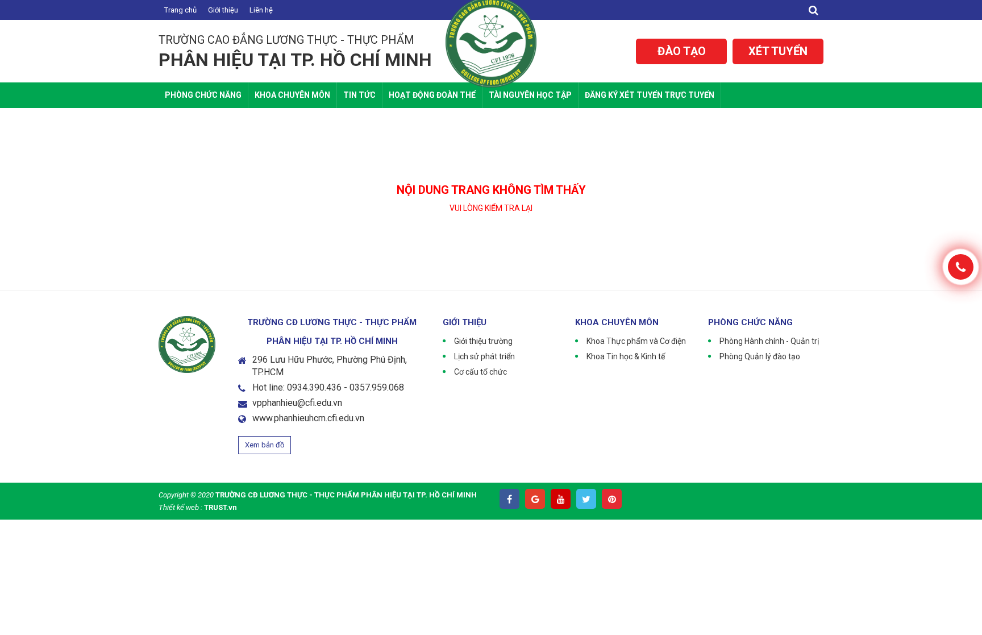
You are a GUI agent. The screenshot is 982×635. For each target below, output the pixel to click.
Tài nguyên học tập (530, 94)
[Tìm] (813, 10)
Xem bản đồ (264, 445)
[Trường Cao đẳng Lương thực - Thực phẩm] (491, 40)
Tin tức (359, 94)
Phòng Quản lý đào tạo (759, 356)
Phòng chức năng (203, 94)
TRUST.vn (220, 507)
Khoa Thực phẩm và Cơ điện (636, 341)
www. (263, 418)
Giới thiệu (223, 10)
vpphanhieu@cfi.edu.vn (297, 402)
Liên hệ (261, 10)
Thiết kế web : (180, 507)
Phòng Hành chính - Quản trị (769, 341)
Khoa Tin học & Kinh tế (625, 356)
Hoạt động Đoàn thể (432, 94)
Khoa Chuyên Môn (292, 94)
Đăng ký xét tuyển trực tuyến (649, 94)
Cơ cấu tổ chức (480, 371)
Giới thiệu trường (483, 341)
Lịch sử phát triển (484, 356)
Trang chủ (180, 10)
